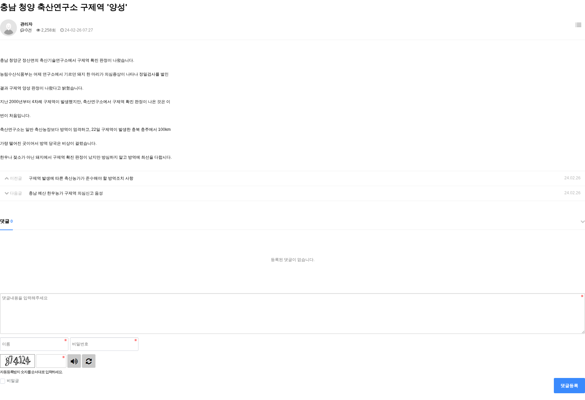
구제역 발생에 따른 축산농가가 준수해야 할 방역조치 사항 (81, 178)
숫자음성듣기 (74, 361)
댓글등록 (569, 385)
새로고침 (88, 361)
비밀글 (13, 380)
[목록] (578, 25)
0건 (28, 30)
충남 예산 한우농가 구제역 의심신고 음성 (66, 193)
